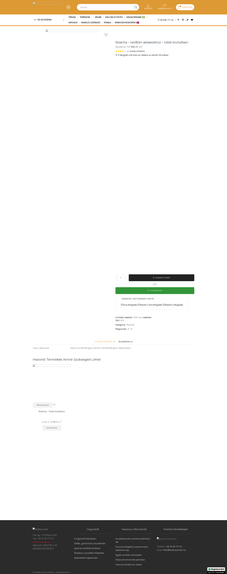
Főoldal (72, 17)
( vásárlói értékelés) (136, 51)
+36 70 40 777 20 (173, 546)
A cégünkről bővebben (85, 538)
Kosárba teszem (162, 278)
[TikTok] (188, 20)
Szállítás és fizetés (114, 17)
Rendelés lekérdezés (90, 22)
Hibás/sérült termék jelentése (130, 559)
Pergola (107, 22)
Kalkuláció (43, 405)
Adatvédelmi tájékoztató (86, 557)
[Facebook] (178, 20)
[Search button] (136, 7)
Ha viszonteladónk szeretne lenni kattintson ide (131, 548)
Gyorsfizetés (156, 291)
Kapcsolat (73, 22)
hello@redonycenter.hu (174, 550)
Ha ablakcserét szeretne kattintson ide (132, 540)
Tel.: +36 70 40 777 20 (43, 538)
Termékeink (85, 17)
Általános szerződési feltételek (89, 553)
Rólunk (98, 17)
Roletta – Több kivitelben (51, 411)
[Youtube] (192, 20)
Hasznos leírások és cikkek (128, 564)
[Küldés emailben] (131, 329)
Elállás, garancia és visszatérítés (89, 543)
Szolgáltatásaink (135, 17)
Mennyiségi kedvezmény (127, 22)
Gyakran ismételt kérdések (87, 548)
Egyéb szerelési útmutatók (128, 555)
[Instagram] (183, 20)
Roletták (130, 324)
